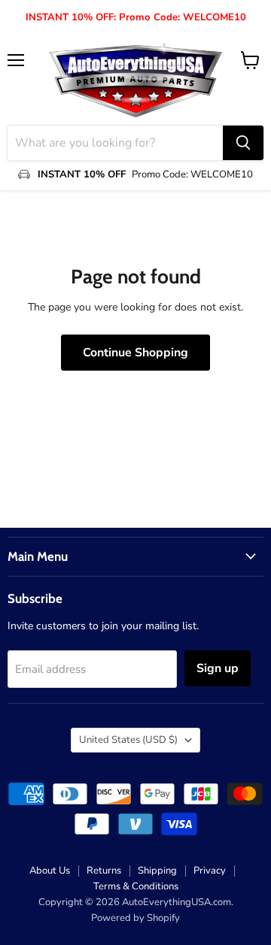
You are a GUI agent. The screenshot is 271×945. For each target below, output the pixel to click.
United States (128, 740)
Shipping (157, 870)
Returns (104, 870)
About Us (49, 870)
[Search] (243, 143)
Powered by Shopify (135, 918)
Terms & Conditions (135, 886)
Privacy (209, 870)
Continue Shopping (135, 352)
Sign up (217, 668)
